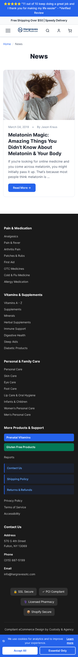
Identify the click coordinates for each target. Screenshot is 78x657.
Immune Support (15, 328)
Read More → (22, 187)
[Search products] (48, 31)
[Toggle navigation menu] (8, 30)
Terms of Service (15, 507)
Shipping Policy (17, 479)
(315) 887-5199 (14, 560)
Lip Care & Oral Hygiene (19, 395)
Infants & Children (15, 401)
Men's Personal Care (17, 414)
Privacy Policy (13, 500)
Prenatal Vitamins (18, 437)
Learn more (70, 640)
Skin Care (10, 375)
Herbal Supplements (17, 322)
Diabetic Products (15, 348)
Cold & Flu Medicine (17, 275)
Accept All (20, 650)
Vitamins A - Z (13, 303)
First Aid (9, 262)
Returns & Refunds (19, 489)
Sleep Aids (11, 341)
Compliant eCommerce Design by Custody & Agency (39, 629)
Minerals (9, 315)
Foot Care (10, 388)
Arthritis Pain (12, 249)
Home (7, 44)
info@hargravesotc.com (19, 574)
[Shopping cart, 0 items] (70, 31)
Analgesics (11, 236)
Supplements (12, 309)
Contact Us (14, 468)
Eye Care (10, 382)
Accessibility (12, 513)
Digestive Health (14, 335)
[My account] (59, 31)
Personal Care (13, 369)
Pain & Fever (12, 242)
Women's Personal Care (19, 408)
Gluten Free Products (20, 447)
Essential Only (58, 650)
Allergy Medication (16, 281)
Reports (9, 457)
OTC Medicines (14, 268)
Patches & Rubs (14, 255)
